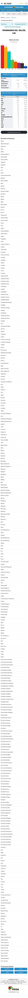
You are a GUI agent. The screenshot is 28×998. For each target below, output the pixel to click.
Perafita (2, 580)
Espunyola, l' (3, 355)
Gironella (3, 397)
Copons (2, 336)
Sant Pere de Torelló (5, 807)
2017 (8, 13)
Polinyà (2, 596)
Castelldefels (3, 291)
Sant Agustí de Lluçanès (6, 680)
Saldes (2, 654)
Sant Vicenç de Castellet (6, 836)
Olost (2, 545)
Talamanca (3, 868)
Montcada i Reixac (5, 495)
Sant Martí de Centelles (6, 786)
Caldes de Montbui (5, 231)
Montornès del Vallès (5, 514)
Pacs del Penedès (5, 561)
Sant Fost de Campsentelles (7, 752)
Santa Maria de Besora (6, 688)
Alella (2, 149)
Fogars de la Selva (5, 368)
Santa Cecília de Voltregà (6, 659)
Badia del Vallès (4, 180)
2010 (24, 13)
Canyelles (3, 257)
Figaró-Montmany (5, 363)
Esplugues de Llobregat (6, 352)
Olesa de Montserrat (5, 540)
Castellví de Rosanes (5, 318)
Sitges (2, 852)
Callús (2, 241)
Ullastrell (3, 905)
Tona (2, 887)
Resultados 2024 (11, 10)
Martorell (3, 458)
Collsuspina (3, 334)
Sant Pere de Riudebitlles (6, 805)
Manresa (3, 453)
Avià (2, 170)
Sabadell (3, 649)
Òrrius (2, 559)
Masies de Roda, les (5, 463)
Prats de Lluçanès (5, 606)
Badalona (3, 178)
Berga (2, 202)
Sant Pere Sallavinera (5, 813)
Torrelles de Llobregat (5, 902)
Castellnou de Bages (5, 307)
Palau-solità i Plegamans (6, 567)
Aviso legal (22, 980)
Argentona (3, 164)
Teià (2, 879)
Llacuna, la (3, 429)
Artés (2, 167)
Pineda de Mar (4, 585)
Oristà (2, 553)
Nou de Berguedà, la (5, 530)
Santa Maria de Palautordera (7, 699)
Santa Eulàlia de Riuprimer (6, 672)
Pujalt (2, 622)
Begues (2, 196)
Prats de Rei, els (4, 609)
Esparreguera (4, 350)
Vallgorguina (3, 916)
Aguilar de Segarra (5, 143)
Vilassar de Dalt (4, 953)
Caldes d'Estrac (4, 233)
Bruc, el (2, 209)
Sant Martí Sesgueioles (6, 794)
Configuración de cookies (21, 982)
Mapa (6, 983)
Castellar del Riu (4, 276)
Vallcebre (3, 913)
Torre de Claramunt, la (6, 895)
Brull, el (2, 212)
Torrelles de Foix (4, 900)
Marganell (3, 455)
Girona (20, 969)
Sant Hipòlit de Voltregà (6, 757)
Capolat (2, 262)
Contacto (4, 980)
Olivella (2, 543)
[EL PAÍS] (8, 3)
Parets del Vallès (4, 577)
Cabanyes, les (4, 215)
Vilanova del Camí (5, 942)
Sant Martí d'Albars (5, 783)
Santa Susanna (4, 715)
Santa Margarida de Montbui (7, 683)
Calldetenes (3, 239)
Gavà (2, 392)
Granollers (3, 408)
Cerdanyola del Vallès (5, 326)
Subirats (2, 860)
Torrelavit (3, 897)
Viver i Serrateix (4, 961)
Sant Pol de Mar (4, 815)
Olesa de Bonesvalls (5, 537)
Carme (2, 270)
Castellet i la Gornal (5, 297)
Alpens (2, 151)
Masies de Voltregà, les (6, 466)
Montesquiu (3, 500)
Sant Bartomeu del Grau (6, 717)
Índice (19, 983)
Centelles (3, 321)
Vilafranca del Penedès (6, 937)
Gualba (2, 410)
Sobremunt (3, 855)
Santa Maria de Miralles (6, 696)
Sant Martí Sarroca (5, 791)
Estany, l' (3, 360)
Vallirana (3, 918)
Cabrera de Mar (4, 220)
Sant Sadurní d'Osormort (6, 831)
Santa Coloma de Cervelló (6, 662)
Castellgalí (3, 305)
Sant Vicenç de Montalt (6, 842)
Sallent (2, 656)
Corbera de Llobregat (5, 339)
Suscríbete (21, 3)
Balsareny (3, 188)
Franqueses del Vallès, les (6, 381)
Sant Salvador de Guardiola (7, 834)
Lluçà (2, 442)
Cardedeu (3, 265)
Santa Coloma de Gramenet (7, 664)
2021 (3, 13)
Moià (2, 482)
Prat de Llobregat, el (5, 604)
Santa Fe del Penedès (5, 678)
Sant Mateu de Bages (5, 797)
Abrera (2, 141)
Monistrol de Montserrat (6, 492)
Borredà (2, 207)
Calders (2, 228)
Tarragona (20, 972)
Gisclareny (3, 400)
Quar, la (2, 625)
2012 (19, 13)
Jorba (2, 426)
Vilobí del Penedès (5, 958)
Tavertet (2, 876)
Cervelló (2, 328)
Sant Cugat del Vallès (5, 733)
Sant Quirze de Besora (6, 820)
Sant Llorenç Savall (5, 781)
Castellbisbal (3, 286)
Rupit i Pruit (3, 646)
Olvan (2, 548)
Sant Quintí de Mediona (6, 818)
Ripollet (2, 633)
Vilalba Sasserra (4, 940)
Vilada (2, 929)
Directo (3, 10)
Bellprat (2, 199)
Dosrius (2, 347)
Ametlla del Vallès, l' (5, 154)
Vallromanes (3, 921)
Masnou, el (3, 469)
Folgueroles (3, 373)
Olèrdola (3, 535)
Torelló (2, 892)
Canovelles (3, 252)
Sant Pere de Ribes (5, 802)
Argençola (3, 162)
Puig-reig (3, 619)
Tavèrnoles (3, 873)
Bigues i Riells (4, 204)
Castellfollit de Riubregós (6, 302)
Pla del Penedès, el (5, 588)
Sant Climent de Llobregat (6, 731)
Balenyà (2, 186)
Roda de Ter (3, 638)
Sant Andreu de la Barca (6, 704)
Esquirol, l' (3, 358)
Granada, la (3, 403)
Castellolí (3, 310)
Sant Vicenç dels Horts (6, 839)
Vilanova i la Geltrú (5, 950)
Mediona (3, 479)
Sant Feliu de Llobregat (6, 746)
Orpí (2, 556)
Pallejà (2, 569)
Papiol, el (3, 574)
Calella (2, 236)
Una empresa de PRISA (13, 988)
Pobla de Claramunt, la (6, 590)
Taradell (2, 871)
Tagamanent (3, 865)
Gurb (2, 416)
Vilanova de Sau (4, 947)
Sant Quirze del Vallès (5, 823)
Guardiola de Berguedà (6, 413)
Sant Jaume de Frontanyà (6, 762)
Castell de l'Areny (4, 294)
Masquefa (3, 471)
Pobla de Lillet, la (4, 593)
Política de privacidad (5, 982)
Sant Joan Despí (4, 765)
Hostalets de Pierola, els (6, 421)
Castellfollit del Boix (5, 299)
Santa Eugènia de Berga (6, 670)
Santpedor (3, 799)
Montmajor (3, 506)
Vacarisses (3, 908)
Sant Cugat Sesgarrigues (6, 736)
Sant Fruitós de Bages (5, 754)
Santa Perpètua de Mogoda (7, 712)
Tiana (2, 884)
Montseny (3, 516)
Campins (3, 246)
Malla (2, 448)
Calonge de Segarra (5, 244)
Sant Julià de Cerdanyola (6, 770)
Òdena (2, 532)
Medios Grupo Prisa (13, 992)
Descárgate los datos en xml (14, 132)
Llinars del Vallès (4, 440)
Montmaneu (3, 508)
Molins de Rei (4, 485)
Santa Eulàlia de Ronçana (6, 675)
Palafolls (3, 564)
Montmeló (3, 511)
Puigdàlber (3, 617)
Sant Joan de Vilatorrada (6, 768)
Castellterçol (3, 313)
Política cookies (13, 982)
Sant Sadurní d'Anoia (5, 828)
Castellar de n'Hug (5, 281)
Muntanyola (3, 519)
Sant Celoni (3, 728)
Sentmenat (3, 847)
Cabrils (2, 223)
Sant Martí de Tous (5, 789)
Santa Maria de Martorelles (7, 691)
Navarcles (3, 524)
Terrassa (3, 881)
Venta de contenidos (11, 980)
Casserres (3, 273)
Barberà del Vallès (5, 191)
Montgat (2, 503)
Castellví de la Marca (5, 315)
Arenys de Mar (4, 157)
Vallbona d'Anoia (4, 910)
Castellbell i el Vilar (5, 284)
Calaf (2, 225)
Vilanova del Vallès (5, 945)
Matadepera (3, 474)
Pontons (2, 601)
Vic (1, 926)
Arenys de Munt (4, 159)
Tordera (2, 889)
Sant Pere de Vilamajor (6, 810)
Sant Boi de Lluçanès (5, 723)
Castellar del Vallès (5, 278)
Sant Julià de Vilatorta (5, 773)
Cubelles (3, 344)
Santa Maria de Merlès (6, 694)
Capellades (3, 260)
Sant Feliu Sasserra (5, 749)
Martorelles (3, 461)
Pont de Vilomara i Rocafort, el (7, 598)
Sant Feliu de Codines (5, 744)
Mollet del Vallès (4, 487)
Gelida (2, 395)
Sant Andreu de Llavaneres (7, 707)
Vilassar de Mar (4, 955)
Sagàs (2, 651)
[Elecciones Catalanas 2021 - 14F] (14, 7)
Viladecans (3, 932)
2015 (14, 13)
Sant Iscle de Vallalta (5, 760)
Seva (2, 850)
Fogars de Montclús (5, 371)
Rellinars (3, 630)
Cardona (3, 268)
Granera (2, 405)
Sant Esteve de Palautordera (7, 738)
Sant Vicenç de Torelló (6, 844)
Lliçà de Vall (3, 437)
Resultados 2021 (21, 10)
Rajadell (2, 627)
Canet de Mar (4, 249)
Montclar (3, 498)
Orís (2, 551)
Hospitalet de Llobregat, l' (6, 418)
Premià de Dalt (4, 612)
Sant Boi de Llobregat (5, 720)
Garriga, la (3, 389)
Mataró (2, 477)
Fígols (2, 366)
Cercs (2, 323)
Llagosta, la (3, 432)
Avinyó (2, 172)
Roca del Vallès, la (5, 635)
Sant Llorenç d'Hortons (6, 778)
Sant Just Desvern (5, 776)
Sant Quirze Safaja (5, 826)
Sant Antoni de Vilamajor (6, 709)
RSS (21, 983)
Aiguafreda (3, 146)
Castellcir (3, 289)
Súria (2, 863)
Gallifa (2, 387)
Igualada (3, 424)
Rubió (2, 643)
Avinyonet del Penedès (6, 175)
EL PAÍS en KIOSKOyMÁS (12, 983)
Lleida (7, 972)
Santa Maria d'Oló (5, 701)
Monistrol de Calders (5, 490)
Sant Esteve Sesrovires (6, 741)
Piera (2, 582)
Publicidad (17, 980)
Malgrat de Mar (4, 445)
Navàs (2, 527)
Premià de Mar (4, 614)
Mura (2, 522)
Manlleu (2, 450)
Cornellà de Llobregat (5, 342)
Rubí (2, 641)
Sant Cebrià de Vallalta (6, 725)
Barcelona (3, 194)
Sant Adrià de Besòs (5, 667)
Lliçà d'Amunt (4, 434)
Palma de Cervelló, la (5, 572)
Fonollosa (3, 376)
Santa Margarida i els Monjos (7, 686)
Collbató (2, 331)
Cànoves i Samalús (5, 254)
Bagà (2, 183)
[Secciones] (2, 3)
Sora (2, 858)
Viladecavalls (4, 934)
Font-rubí (3, 379)
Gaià (2, 384)
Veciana (2, 924)
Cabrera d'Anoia (4, 217)
